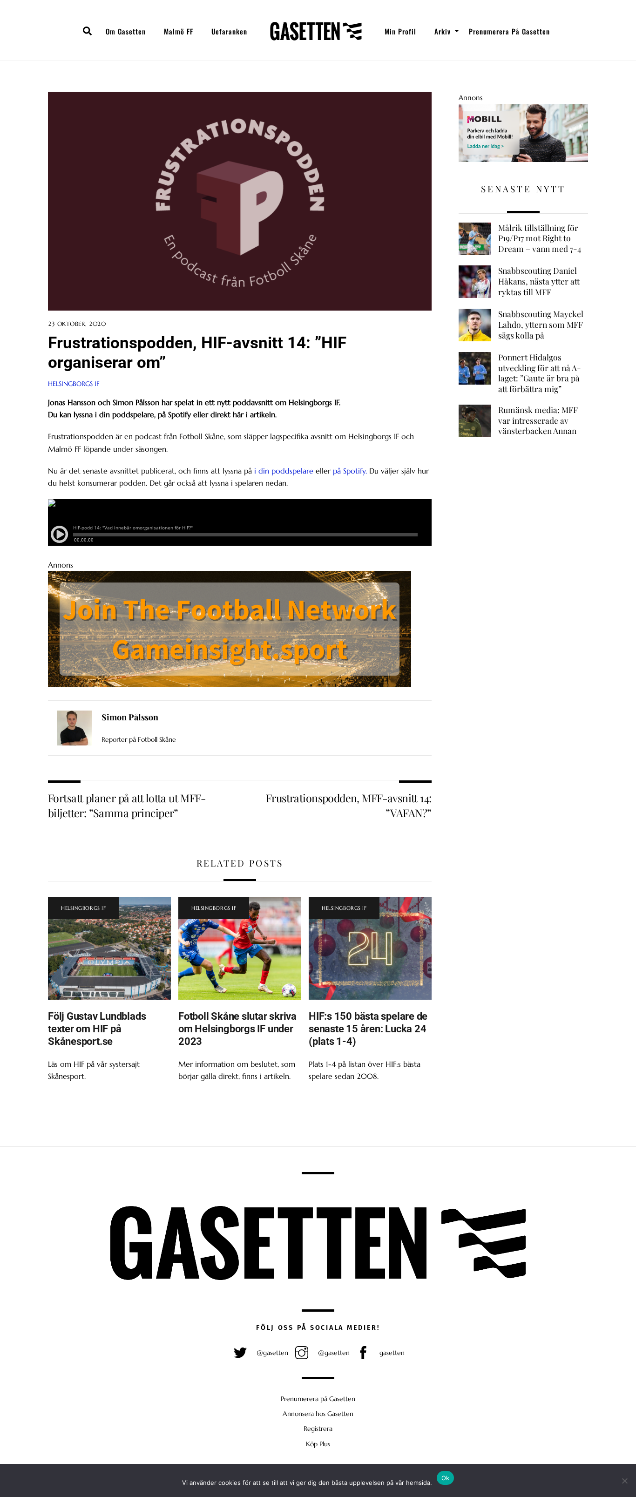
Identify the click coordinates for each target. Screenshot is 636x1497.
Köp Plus (318, 1444)
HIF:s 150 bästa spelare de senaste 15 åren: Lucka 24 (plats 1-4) (368, 1028)
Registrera (318, 1428)
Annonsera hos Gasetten (318, 1413)
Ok (445, 1478)
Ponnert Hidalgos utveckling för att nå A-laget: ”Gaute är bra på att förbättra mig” (539, 373)
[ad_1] (523, 159)
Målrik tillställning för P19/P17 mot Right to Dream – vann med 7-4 (540, 238)
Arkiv (442, 31)
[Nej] (624, 1480)
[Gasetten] (316, 31)
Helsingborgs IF (74, 383)
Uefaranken (229, 31)
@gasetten (271, 1352)
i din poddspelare (283, 470)
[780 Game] (229, 684)
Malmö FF (178, 31)
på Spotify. (350, 470)
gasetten (391, 1352)
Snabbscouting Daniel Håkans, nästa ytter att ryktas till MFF (539, 281)
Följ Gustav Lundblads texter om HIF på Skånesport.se (97, 1028)
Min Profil (400, 31)
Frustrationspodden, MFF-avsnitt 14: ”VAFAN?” (349, 805)
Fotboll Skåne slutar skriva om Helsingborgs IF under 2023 (237, 1028)
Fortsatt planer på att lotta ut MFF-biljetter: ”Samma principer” (127, 805)
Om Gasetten (126, 31)
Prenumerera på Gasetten (509, 31)
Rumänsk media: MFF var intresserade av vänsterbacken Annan (538, 420)
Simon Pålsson (129, 717)
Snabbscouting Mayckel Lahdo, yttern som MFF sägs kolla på (540, 324)
